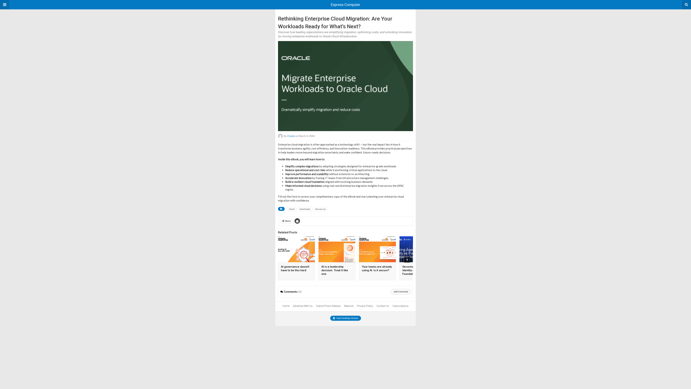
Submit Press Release (328, 306)
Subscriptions (400, 306)
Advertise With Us (303, 306)
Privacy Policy (365, 306)
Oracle (291, 135)
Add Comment (401, 291)
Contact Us (382, 306)
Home (286, 306)
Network (349, 306)
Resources (320, 209)
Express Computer (345, 5)
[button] (4, 4)
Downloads (305, 209)
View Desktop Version (347, 318)
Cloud (292, 209)
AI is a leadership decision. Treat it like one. (334, 270)
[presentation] (407, 260)
